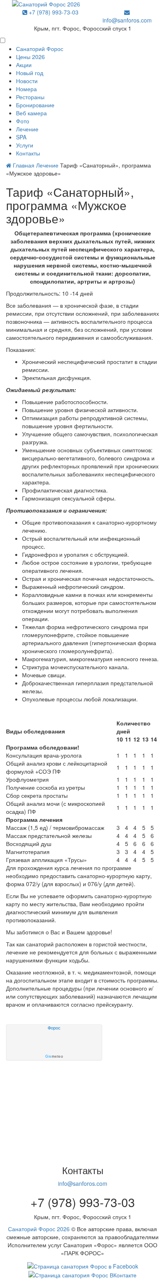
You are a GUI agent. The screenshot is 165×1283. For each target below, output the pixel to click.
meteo (54, 1056)
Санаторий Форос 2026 (39, 1229)
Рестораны (30, 97)
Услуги (24, 145)
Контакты (28, 153)
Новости (27, 81)
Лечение (27, 129)
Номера (26, 89)
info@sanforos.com (127, 20)
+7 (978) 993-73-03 (52, 12)
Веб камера (31, 113)
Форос (54, 1028)
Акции (24, 65)
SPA (21, 137)
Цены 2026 (30, 57)
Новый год (29, 73)
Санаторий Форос (39, 49)
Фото (22, 121)
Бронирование (35, 105)
